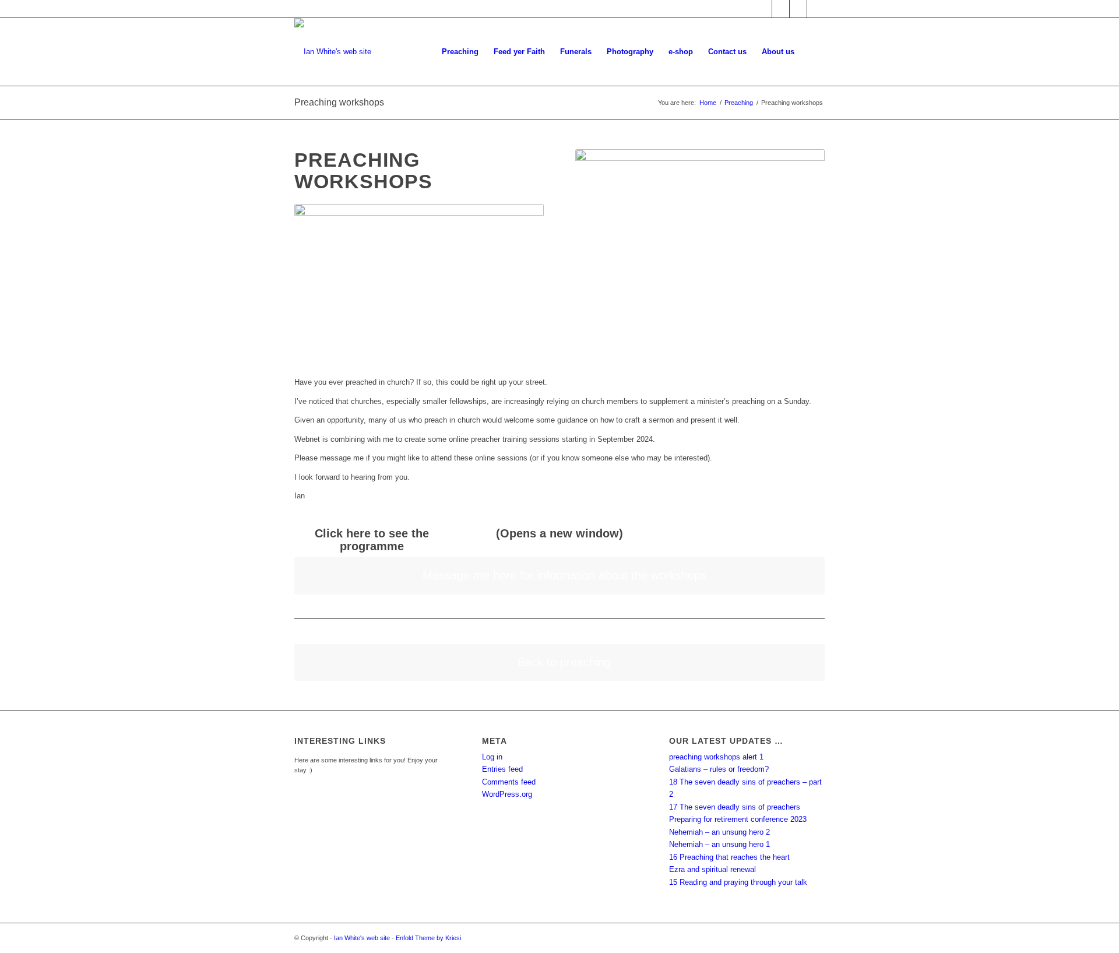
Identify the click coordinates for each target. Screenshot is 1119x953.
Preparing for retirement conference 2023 (738, 819)
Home (707, 102)
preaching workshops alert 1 (716, 756)
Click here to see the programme (372, 540)
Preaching (738, 102)
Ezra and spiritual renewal (712, 869)
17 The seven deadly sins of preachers (734, 807)
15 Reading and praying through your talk (738, 882)
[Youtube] (798, 8)
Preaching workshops (339, 102)
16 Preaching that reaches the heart (729, 857)
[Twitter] (780, 8)
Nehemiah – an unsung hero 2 (719, 832)
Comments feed (509, 782)
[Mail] (816, 8)
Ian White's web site (362, 937)
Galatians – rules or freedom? (719, 769)
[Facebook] (763, 8)
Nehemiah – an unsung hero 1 (719, 844)
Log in (492, 756)
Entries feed (502, 769)
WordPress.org (507, 794)
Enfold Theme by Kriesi (428, 937)
